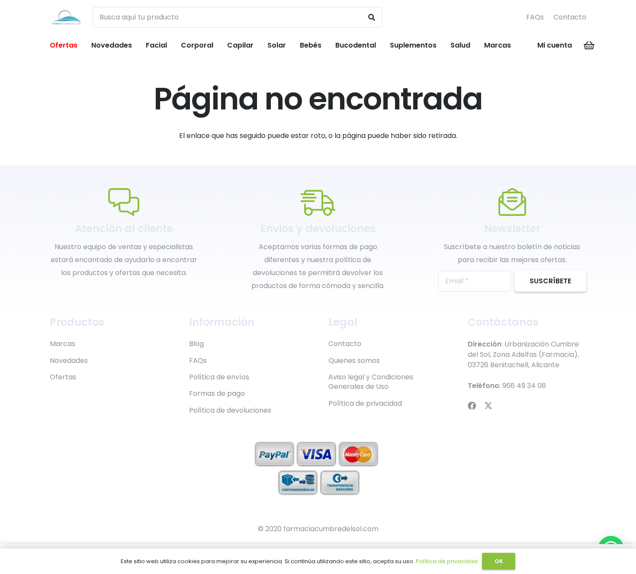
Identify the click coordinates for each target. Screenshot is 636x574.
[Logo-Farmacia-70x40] (66, 17)
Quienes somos (354, 361)
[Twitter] (488, 405)
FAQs (535, 17)
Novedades (69, 361)
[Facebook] (472, 405)
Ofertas (63, 377)
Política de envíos (219, 377)
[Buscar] (371, 17)
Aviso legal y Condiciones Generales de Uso (370, 381)
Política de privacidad (365, 403)
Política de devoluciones (230, 410)
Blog (196, 344)
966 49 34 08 (524, 386)
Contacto (569, 17)
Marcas (62, 344)
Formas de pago (217, 393)
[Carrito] (589, 45)
